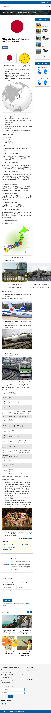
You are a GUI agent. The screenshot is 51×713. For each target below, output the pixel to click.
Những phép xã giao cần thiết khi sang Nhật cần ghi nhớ (24, 632)
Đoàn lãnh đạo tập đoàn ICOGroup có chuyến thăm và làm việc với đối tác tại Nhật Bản (45, 24)
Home (3, 12)
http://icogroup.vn (27, 711)
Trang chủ (28, 670)
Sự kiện (43, 2)
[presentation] (28, 612)
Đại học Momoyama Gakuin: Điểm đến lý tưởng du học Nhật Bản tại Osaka (45, 37)
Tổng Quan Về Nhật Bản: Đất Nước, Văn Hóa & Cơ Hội (9, 632)
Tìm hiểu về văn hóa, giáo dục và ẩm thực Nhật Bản (16, 545)
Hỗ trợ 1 (39, 73)
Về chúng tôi (28, 672)
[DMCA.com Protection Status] (30, 679)
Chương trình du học (30, 674)
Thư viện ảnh (28, 675)
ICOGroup (29, 538)
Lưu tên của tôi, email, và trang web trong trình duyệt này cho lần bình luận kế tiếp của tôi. (17, 583)
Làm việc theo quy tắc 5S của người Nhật (9, 652)
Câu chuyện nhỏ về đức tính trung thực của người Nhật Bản (24, 653)
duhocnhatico (18, 559)
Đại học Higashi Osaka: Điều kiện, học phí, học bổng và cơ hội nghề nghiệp (45, 30)
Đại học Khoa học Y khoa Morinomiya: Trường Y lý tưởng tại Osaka (45, 44)
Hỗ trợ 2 (45, 73)
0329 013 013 (44, 67)
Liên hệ (47, 2)
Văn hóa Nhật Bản (10, 12)
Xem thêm (46, 56)
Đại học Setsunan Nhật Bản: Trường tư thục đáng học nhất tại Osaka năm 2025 (45, 50)
